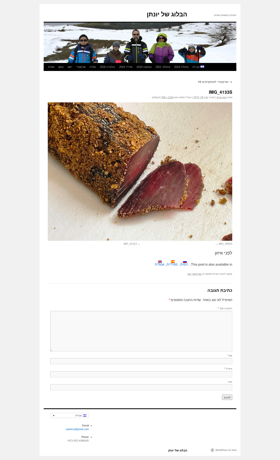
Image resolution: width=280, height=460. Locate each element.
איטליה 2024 (181, 66)
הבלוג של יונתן (167, 14)
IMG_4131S (130, 243)
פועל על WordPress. (225, 450)
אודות (51, 66)
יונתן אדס (222, 97)
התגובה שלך (225, 308)
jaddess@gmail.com (77, 429)
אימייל (228, 368)
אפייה (93, 66)
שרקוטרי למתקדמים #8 (215, 81)
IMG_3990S (225, 243)
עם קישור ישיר (194, 274)
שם (229, 355)
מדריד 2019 (125, 66)
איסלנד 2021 (163, 66)
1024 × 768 (167, 97)
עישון (61, 66)
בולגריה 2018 (107, 66)
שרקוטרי (80, 66)
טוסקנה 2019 (144, 66)
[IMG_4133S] (140, 171)
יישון (70, 66)
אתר (230, 381)
